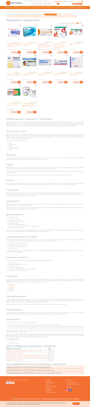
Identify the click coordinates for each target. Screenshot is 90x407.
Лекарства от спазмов (12, 16)
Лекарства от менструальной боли (66, 14)
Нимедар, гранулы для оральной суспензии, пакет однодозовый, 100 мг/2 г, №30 (27, 357)
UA (77, 1)
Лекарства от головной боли (36, 14)
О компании (69, 379)
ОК (76, 403)
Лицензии (69, 386)
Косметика (57, 7)
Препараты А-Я (81, 7)
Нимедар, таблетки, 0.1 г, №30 (13, 360)
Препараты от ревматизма (71, 16)
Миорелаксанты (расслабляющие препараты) (28, 16)
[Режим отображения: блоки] (77, 23)
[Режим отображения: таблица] (80, 23)
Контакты (45, 1)
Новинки (48, 379)
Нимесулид (11, 287)
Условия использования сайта (73, 383)
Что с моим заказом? (37, 1)
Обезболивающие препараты (32, 11)
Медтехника (73, 7)
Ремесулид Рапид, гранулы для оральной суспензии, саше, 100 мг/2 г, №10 (29, 105)
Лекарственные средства (11, 7)
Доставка (30, 1)
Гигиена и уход (64, 7)
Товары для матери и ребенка (38, 7)
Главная (8, 11)
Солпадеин (11, 290)
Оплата (25, 1)
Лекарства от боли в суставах (22, 14)
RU (79, 1)
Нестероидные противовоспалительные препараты (51, 16)
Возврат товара (50, 383)
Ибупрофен (12, 284)
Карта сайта (49, 389)
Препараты (49, 381)
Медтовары (50, 7)
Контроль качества (70, 381)
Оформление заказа (51, 392)
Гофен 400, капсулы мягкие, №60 (14, 353)
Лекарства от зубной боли (51, 14)
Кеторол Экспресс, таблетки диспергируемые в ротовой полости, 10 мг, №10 (26, 355)
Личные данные (70, 387)
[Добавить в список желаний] (20, 26)
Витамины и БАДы (24, 7)
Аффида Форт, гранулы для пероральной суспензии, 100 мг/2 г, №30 (14, 45)
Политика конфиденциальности (73, 384)
